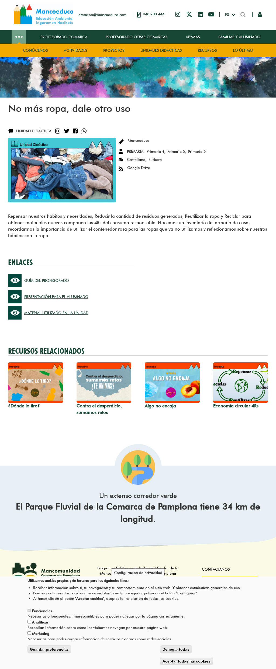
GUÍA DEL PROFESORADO (46, 280)
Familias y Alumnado (239, 37)
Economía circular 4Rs (235, 405)
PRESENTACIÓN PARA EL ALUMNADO (56, 296)
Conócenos (35, 50)
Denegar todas (176, 649)
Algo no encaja (160, 405)
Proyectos (114, 50)
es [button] (227, 14)
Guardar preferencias (49, 649)
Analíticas (40, 622)
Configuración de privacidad (138, 572)
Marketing (40, 633)
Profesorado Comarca (63, 37)
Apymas (193, 37)
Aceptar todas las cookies (187, 661)
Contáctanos (216, 569)
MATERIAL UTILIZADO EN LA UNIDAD (56, 313)
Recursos (207, 50)
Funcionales (42, 611)
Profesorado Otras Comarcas (137, 37)
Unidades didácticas (161, 50)
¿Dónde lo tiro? (24, 405)
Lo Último (243, 50)
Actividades (75, 50)
